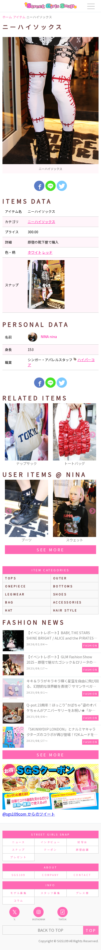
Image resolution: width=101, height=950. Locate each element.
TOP (91, 930)
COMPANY (50, 875)
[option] (50, 105)
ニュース (18, 842)
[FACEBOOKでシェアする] (39, 186)
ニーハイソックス (41, 221)
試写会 (82, 842)
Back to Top (50, 930)
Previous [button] (8, 435)
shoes (60, 594)
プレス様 (82, 893)
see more (50, 550)
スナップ (18, 849)
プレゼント (18, 857)
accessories (67, 602)
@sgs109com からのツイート (28, 814)
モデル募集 (18, 893)
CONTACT (82, 875)
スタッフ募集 (50, 893)
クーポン (50, 849)
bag (9, 602)
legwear (15, 594)
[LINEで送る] (50, 186)
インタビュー (50, 842)
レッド (47, 252)
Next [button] (92, 435)
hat (9, 610)
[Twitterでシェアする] (62, 186)
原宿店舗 (82, 849)
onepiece (15, 586)
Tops (10, 578)
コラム (19, 900)
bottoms (63, 586)
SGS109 (19, 875)
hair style (65, 610)
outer (60, 578)
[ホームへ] (50, 5)
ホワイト (34, 252)
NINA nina (48, 336)
